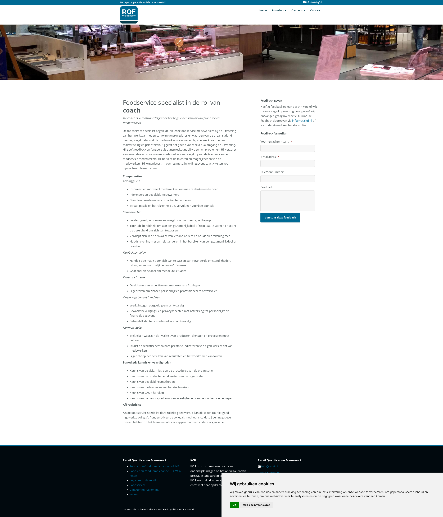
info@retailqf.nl (314, 2)
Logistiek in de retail (143, 480)
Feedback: (266, 187)
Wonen (134, 494)
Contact (315, 10)
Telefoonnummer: (272, 172)
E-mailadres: (269, 157)
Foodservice (138, 485)
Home (263, 10)
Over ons (297, 10)
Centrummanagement (144, 490)
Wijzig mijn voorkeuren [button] (256, 504)
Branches (278, 10)
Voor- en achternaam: (276, 141)
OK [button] (234, 504)
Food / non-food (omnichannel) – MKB (154, 466)
